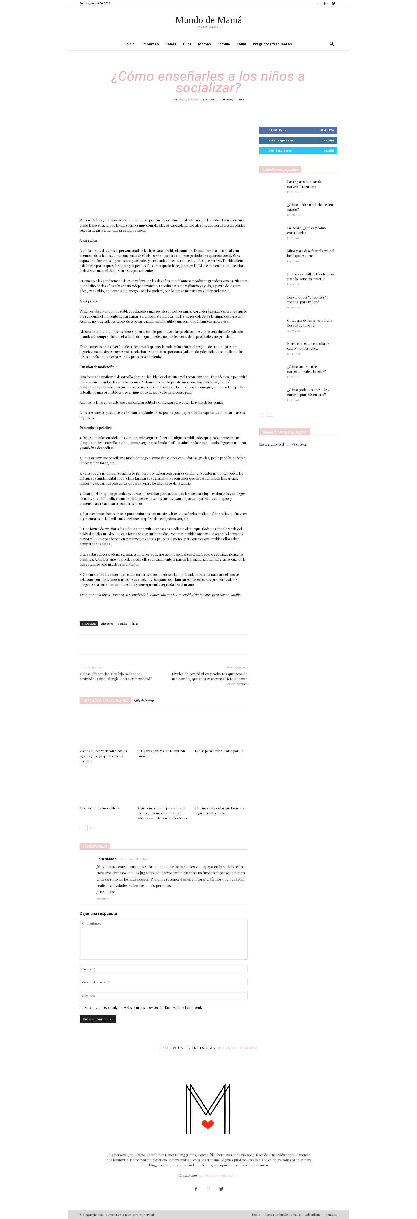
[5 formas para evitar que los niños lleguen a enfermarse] (221, 786)
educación (107, 623)
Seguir (329, 140)
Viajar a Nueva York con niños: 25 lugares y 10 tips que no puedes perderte (103, 756)
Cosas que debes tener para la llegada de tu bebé (309, 323)
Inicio (130, 44)
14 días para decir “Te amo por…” (219, 751)
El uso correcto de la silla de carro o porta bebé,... (308, 346)
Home (256, 1214)
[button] (331, 44)
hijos (135, 623)
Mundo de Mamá (188, 99)
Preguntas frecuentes (272, 44)
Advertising (313, 1214)
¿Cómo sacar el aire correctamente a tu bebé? (306, 369)
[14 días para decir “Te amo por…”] (221, 729)
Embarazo (150, 44)
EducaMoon (107, 859)
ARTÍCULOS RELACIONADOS (105, 700)
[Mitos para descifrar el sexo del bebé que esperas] (271, 254)
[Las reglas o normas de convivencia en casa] (271, 187)
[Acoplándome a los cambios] (106, 786)
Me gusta (326, 130)
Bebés (171, 44)
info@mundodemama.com (218, 1175)
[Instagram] (325, 3)
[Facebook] (317, 3)
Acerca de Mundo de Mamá (283, 1214)
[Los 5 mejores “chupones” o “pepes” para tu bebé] (269, 303)
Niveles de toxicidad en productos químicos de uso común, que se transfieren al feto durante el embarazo (210, 678)
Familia (224, 44)
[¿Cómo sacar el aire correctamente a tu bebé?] (271, 371)
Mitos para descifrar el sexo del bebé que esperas (310, 253)
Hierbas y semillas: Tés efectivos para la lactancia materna (310, 276)
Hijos (187, 44)
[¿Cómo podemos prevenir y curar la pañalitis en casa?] (271, 396)
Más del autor (144, 700)
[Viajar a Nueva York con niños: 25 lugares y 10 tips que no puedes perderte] (106, 729)
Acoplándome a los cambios (99, 808)
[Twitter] (333, 3)
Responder (103, 898)
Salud (241, 44)
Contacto (331, 1214)
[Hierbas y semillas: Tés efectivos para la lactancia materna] (271, 280)
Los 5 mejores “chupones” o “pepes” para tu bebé (307, 299)
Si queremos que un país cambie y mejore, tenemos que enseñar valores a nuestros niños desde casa (163, 813)
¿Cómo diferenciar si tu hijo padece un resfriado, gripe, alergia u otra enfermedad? (116, 676)
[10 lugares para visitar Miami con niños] (163, 729)
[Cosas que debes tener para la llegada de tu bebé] (265, 326)
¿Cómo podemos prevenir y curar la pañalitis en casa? (308, 392)
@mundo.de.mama (237, 1047)
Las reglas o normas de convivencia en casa (304, 184)
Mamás (204, 44)
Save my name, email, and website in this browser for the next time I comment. (143, 1007)
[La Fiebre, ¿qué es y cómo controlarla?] (271, 234)
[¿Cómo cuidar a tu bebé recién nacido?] (271, 210)
